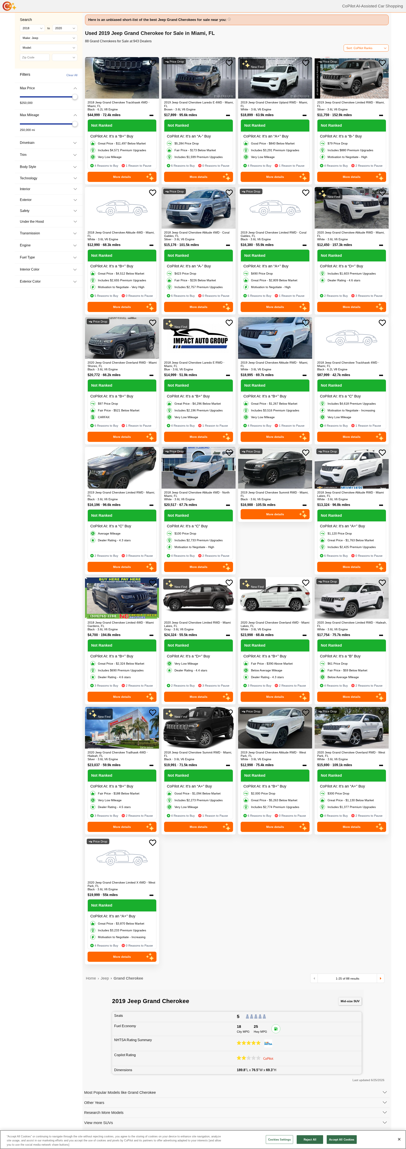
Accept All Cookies (341, 1139)
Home (91, 978)
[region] (203, 1139)
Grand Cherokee (128, 978)
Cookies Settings (279, 1139)
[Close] (399, 1139)
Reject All (310, 1139)
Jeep (105, 978)
